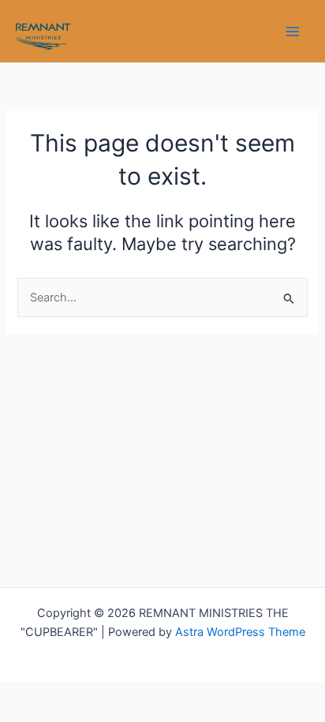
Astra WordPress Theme (240, 632)
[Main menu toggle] (292, 31)
